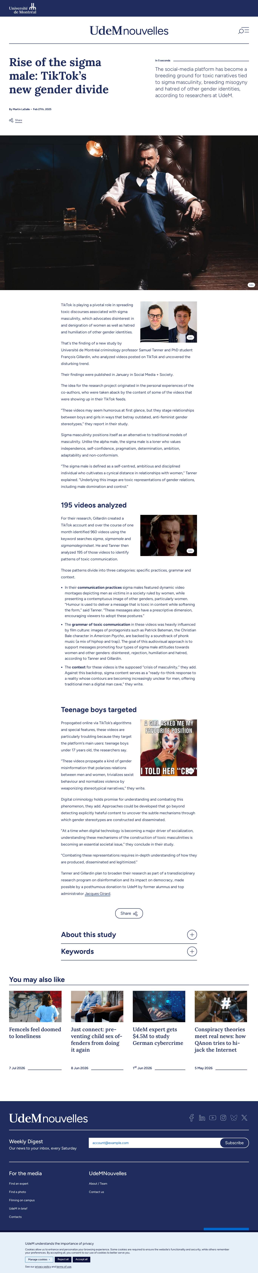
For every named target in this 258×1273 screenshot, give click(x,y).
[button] (243, 30)
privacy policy (43, 1266)
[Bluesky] (233, 1117)
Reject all (63, 1259)
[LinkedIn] (202, 1117)
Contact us (96, 1192)
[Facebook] (191, 1117)
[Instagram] (223, 1117)
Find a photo (17, 1192)
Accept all (81, 1259)
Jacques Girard (97, 893)
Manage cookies (39, 1259)
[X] (244, 1117)
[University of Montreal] (22, 8)
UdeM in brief (18, 1208)
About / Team (98, 1183)
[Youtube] (212, 1117)
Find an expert (18, 1183)
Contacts (15, 1217)
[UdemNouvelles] (129, 30)
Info (251, 284)
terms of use (63, 1266)
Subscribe (234, 1142)
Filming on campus (22, 1200)
